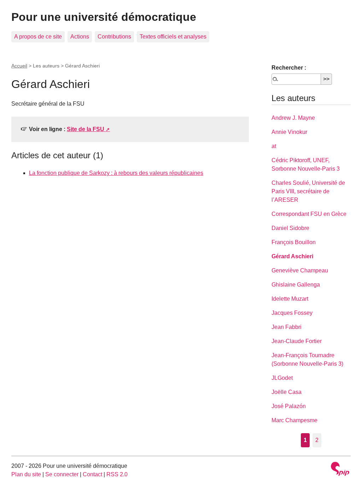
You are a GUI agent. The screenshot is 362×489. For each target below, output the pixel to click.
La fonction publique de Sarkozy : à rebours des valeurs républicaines (116, 173)
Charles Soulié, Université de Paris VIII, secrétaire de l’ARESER (308, 191)
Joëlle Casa (287, 392)
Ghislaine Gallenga (296, 285)
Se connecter (61, 474)
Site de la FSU (85, 129)
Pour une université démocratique (103, 17)
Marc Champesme (294, 420)
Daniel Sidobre (290, 228)
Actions (79, 37)
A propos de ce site (38, 37)
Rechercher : (289, 68)
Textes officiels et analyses (173, 37)
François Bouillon (294, 242)
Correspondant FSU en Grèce (309, 214)
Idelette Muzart (290, 299)
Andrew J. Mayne (293, 118)
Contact (92, 474)
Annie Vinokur (289, 132)
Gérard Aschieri (292, 256)
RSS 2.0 (117, 474)
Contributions (114, 37)
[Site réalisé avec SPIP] (340, 470)
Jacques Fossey (292, 313)
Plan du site (26, 474)
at (274, 146)
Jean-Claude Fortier (297, 341)
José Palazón (289, 406)
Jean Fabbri (287, 327)
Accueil (19, 66)
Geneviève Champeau (300, 270)
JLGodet (282, 378)
